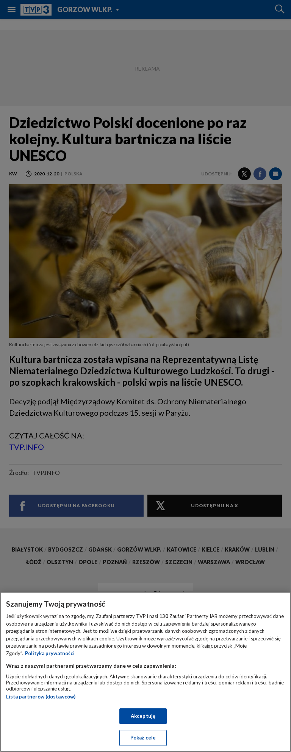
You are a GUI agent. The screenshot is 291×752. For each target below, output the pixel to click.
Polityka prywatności (50, 653)
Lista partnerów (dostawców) (40, 697)
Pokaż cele (143, 738)
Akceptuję (143, 716)
